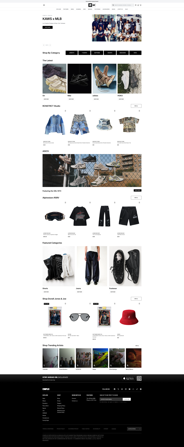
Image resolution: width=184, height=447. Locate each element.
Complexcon (46, 418)
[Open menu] (44, 5)
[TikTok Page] (137, 389)
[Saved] (136, 5)
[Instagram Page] (125, 389)
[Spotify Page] (140, 389)
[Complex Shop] (92, 5)
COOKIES (114, 429)
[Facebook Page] (114, 389)
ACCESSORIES (106, 9)
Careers (74, 398)
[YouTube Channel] (129, 389)
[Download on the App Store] (128, 378)
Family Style (46, 420)
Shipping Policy (61, 405)
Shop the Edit (48, 27)
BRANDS (90, 9)
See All (137, 345)
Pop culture (46, 405)
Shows (44, 415)
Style (44, 398)
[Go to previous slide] (44, 45)
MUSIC (113, 9)
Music (44, 401)
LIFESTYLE (120, 9)
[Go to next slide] (50, 45)
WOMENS (78, 9)
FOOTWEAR (97, 9)
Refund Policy (60, 408)
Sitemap (106, 429)
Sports (44, 408)
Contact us (74, 401)
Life (43, 410)
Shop (58, 398)
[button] (92, 27)
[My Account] (138, 5)
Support (59, 403)
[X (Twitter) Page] (118, 389)
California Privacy (73, 429)
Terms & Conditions (48, 429)
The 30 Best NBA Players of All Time (91, 399)
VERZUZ (45, 413)
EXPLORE (58, 9)
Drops (58, 401)
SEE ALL (136, 105)
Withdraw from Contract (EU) (61, 411)
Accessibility (96, 429)
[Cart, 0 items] (140, 5)
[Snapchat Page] (133, 389)
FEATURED (65, 9)
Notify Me (126, 399)
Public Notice (85, 429)
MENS (72, 9)
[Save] (65, 111)
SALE (126, 9)
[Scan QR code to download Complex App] (139, 378)
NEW (84, 9)
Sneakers (45, 403)
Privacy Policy (122, 402)
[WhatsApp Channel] (122, 389)
